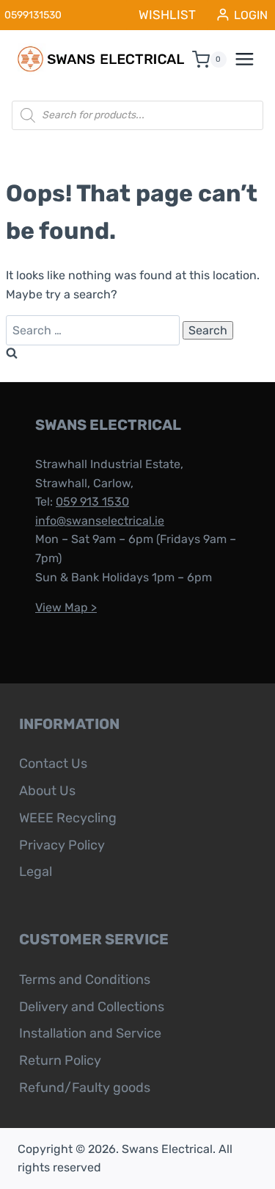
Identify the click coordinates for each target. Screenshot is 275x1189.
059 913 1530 (92, 502)
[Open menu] (252, 59)
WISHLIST (167, 14)
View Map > (66, 607)
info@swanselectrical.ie (99, 521)
